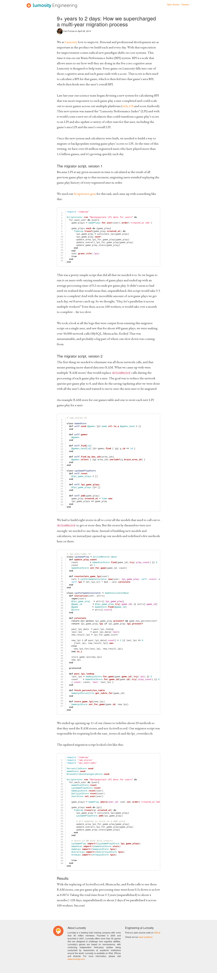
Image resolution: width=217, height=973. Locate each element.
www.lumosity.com (76, 959)
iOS (131, 106)
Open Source (173, 4)
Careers (185, 4)
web (124, 106)
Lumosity (71, 42)
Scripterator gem (85, 193)
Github (157, 932)
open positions (145, 936)
